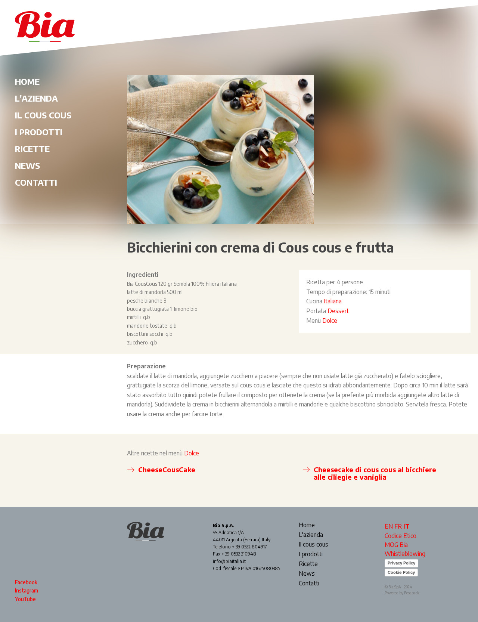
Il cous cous (43, 115)
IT (406, 526)
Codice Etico (400, 535)
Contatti (36, 182)
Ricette (32, 148)
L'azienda (36, 98)
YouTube (25, 599)
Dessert (338, 311)
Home (27, 81)
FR (398, 526)
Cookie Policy (401, 572)
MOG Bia (396, 544)
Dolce (329, 320)
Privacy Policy (401, 563)
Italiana (333, 301)
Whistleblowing (405, 553)
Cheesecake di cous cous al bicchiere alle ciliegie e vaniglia (375, 473)
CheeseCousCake (166, 469)
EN (389, 526)
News (27, 165)
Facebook (26, 582)
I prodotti (38, 132)
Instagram (26, 590)
